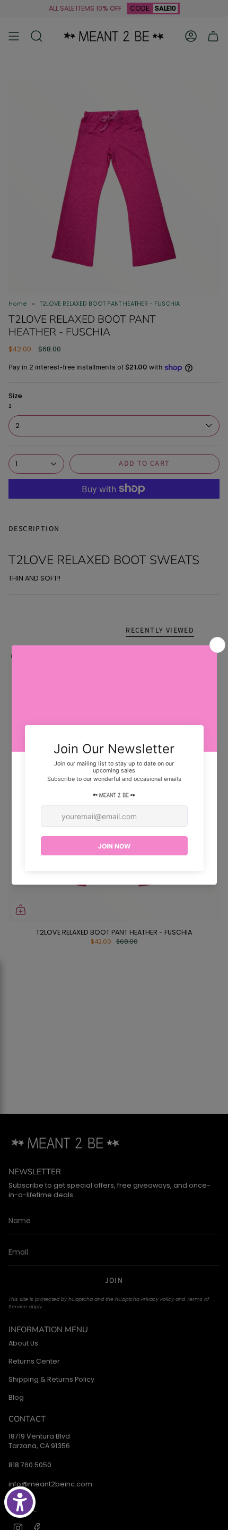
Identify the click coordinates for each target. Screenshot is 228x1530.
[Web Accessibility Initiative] (20, 1502)
